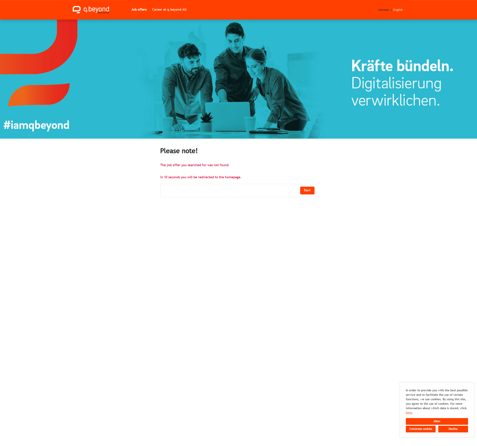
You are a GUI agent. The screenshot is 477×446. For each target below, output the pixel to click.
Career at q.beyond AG (169, 9)
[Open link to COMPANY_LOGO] (91, 10)
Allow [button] (437, 421)
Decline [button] (453, 429)
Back (307, 190)
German (383, 10)
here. (409, 412)
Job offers (139, 9)
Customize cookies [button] (420, 429)
